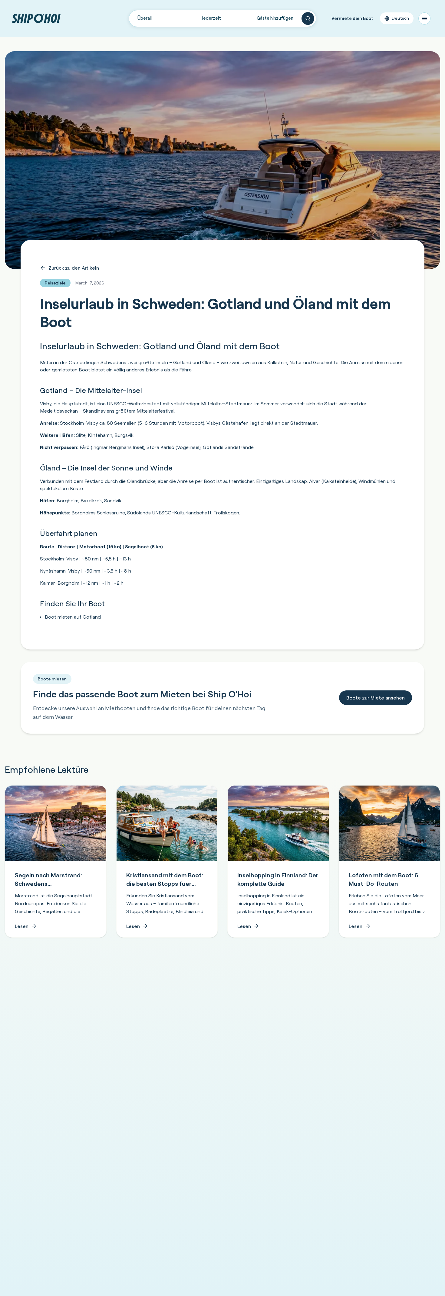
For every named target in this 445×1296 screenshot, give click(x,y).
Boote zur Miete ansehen (375, 698)
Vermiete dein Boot (352, 18)
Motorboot (190, 423)
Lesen (21, 926)
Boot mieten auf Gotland (73, 617)
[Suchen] (308, 18)
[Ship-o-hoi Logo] (36, 18)
